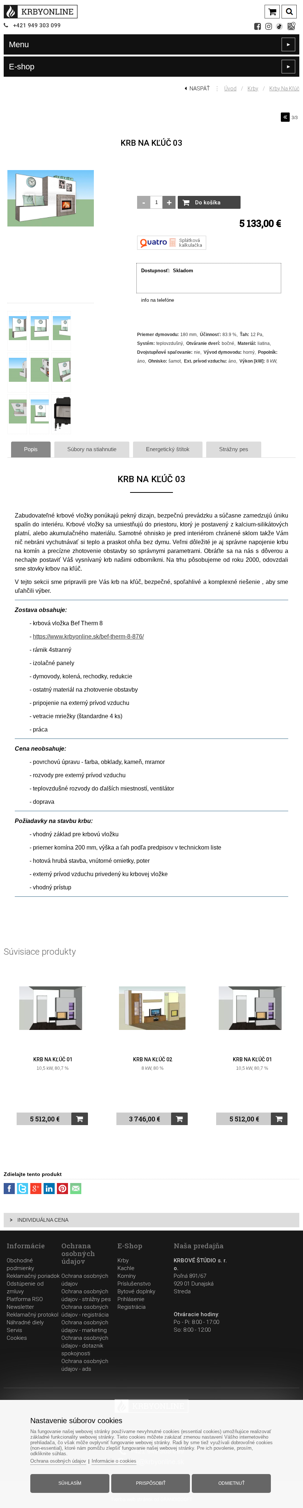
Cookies (17, 1338)
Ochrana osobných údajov (58, 1461)
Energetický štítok (168, 449)
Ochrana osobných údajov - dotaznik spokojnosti (84, 1346)
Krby (253, 88)
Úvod (230, 88)
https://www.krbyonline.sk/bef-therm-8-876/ (88, 636)
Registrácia (132, 1307)
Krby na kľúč (284, 88)
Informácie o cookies (114, 1461)
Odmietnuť (231, 1483)
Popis (31, 449)
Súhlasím (69, 1483)
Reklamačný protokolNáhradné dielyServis (32, 1322)
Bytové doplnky (136, 1291)
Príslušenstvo (134, 1283)
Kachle (126, 1268)
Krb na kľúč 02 (152, 1059)
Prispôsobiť (151, 1483)
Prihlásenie (131, 1299)
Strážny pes (233, 449)
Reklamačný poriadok (33, 1276)
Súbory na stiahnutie (91, 449)
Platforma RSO (25, 1299)
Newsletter (20, 1307)
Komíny (127, 1276)
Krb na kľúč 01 (52, 1059)
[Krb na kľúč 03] (50, 226)
